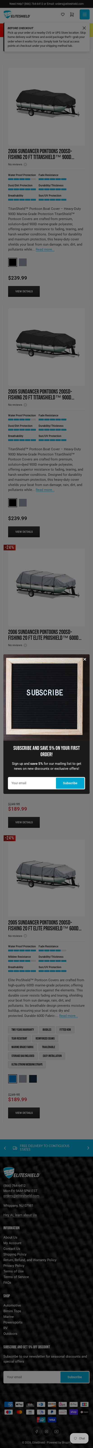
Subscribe (70, 783)
